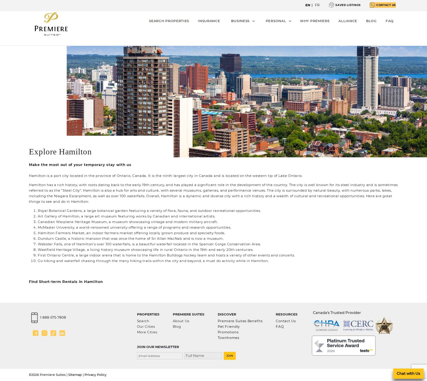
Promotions (228, 332)
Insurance (209, 21)
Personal (276, 21)
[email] (160, 355)
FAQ (390, 21)
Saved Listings (348, 5)
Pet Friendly (229, 326)
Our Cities (146, 326)
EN (307, 5)
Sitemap (75, 375)
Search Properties (169, 21)
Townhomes (228, 338)
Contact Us (386, 5)
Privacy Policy (96, 375)
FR (317, 5)
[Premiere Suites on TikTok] (53, 333)
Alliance (347, 21)
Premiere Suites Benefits (240, 321)
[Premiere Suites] (51, 24)
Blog (371, 21)
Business (240, 21)
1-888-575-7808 (53, 317)
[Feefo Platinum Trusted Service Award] (344, 345)
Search (143, 321)
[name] (203, 355)
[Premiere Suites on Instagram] (44, 333)
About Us (181, 321)
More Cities (147, 332)
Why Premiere (315, 21)
